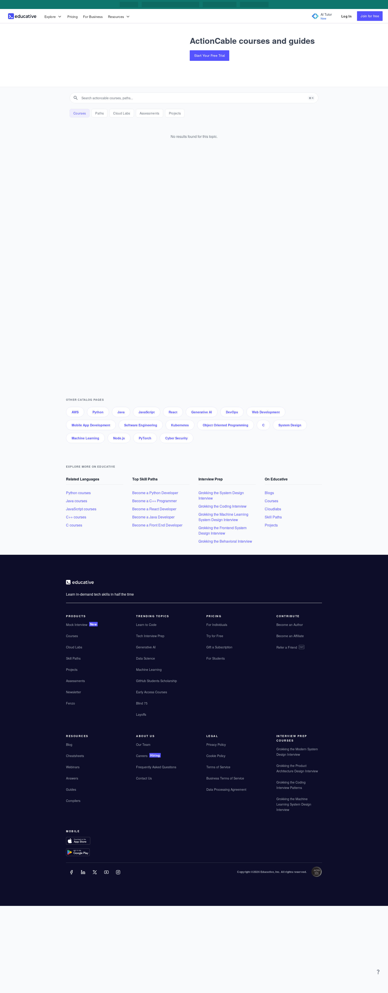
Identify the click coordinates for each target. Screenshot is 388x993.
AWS (75, 412)
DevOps (232, 412)
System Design (289, 425)
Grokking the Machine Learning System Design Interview (223, 517)
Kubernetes (180, 425)
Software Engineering (140, 425)
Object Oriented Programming (225, 425)
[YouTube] (107, 875)
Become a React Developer (154, 508)
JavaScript (147, 412)
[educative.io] (22, 16)
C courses (74, 525)
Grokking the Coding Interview (222, 506)
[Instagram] (118, 875)
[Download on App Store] (87, 841)
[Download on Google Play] (87, 852)
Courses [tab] (79, 113)
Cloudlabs (273, 508)
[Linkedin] (83, 875)
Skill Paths (273, 517)
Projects (271, 525)
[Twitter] (95, 875)
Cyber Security (176, 438)
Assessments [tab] (149, 113)
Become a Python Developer (155, 492)
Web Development (266, 412)
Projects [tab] (175, 113)
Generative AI (201, 412)
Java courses (76, 500)
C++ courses (76, 517)
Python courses (78, 492)
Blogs (269, 492)
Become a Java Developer (153, 517)
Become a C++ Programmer (154, 500)
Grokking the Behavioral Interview (225, 541)
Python (98, 412)
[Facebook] (72, 875)
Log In (346, 16)
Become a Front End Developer (157, 525)
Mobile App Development (91, 425)
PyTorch (145, 438)
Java (121, 412)
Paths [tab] (99, 113)
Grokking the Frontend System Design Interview (222, 530)
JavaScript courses (81, 508)
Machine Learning (85, 438)
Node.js (119, 438)
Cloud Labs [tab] (121, 113)
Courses (271, 500)
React (173, 412)
